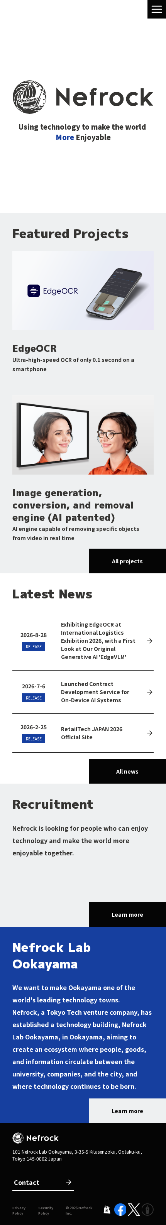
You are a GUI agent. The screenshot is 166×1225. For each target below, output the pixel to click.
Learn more (127, 914)
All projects (127, 561)
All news (127, 771)
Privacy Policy (18, 1210)
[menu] (156, 9)
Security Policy (45, 1210)
